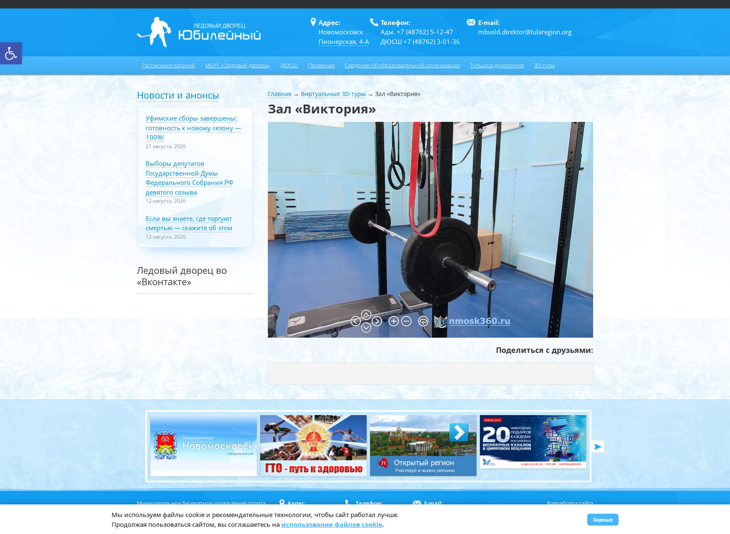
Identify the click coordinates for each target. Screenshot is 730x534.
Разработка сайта (570, 503)
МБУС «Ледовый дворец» (237, 65)
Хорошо (603, 519)
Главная (279, 94)
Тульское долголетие (497, 65)
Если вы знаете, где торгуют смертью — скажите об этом (189, 223)
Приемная (321, 65)
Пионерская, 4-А (344, 41)
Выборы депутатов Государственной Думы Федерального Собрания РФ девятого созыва (189, 177)
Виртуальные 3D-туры (333, 94)
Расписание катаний (168, 65)
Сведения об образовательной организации (402, 65)
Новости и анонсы (178, 94)
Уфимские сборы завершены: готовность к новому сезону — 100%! (193, 127)
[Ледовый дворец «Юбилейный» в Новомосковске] (199, 32)
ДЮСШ (289, 65)
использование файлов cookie (331, 524)
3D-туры (544, 65)
